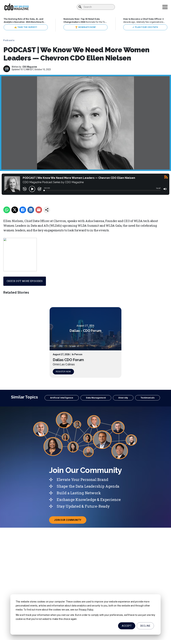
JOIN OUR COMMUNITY (70, 521)
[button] (62, 397)
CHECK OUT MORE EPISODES (25, 281)
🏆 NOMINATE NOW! (85, 27)
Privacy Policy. (86, 609)
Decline (145, 625)
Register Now (63, 371)
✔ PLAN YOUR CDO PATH (145, 27)
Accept (127, 625)
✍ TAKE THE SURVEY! (25, 27)
